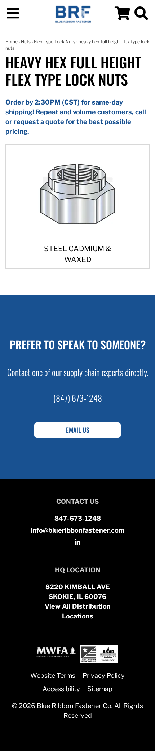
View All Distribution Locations (78, 611)
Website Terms (52, 675)
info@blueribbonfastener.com (78, 530)
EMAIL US (77, 430)
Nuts (26, 41)
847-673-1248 (77, 518)
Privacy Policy (104, 675)
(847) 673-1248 (77, 397)
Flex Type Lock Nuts (54, 41)
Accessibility (61, 689)
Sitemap (99, 689)
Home (11, 41)
